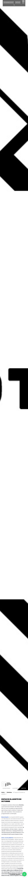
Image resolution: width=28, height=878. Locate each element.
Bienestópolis (5, 817)
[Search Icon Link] (14, 5)
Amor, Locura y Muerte (7, 837)
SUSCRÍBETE (15, 788)
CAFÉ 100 (23, 788)
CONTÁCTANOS (6, 788)
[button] (24, 874)
